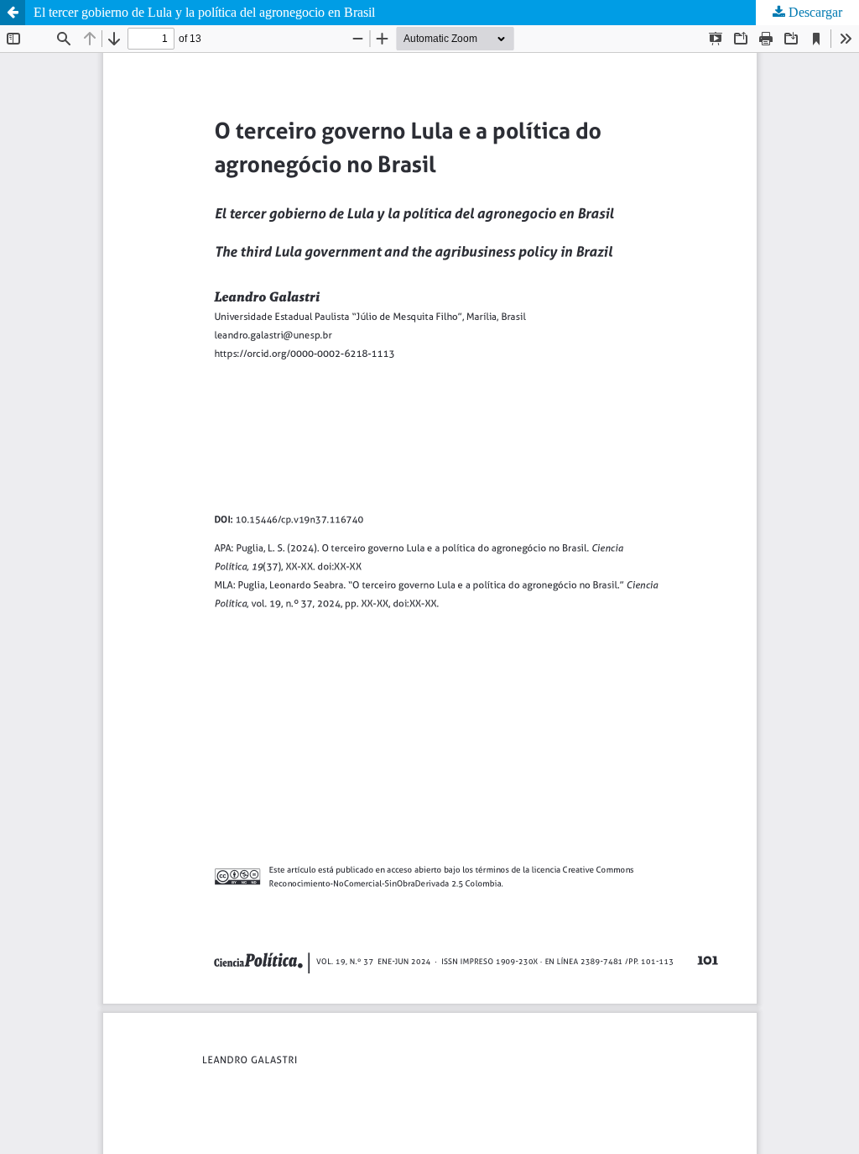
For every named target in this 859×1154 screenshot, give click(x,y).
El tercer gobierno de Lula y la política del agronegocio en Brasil (204, 12)
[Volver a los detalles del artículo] (12, 12)
